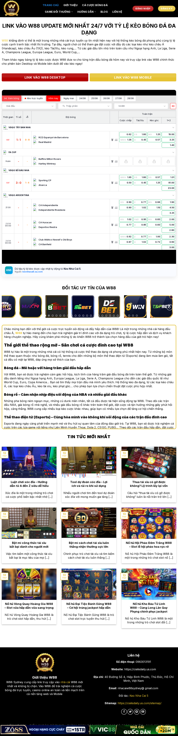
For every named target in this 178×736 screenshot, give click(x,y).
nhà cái (65, 682)
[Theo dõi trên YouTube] (143, 712)
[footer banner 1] (44, 729)
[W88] (20, 8)
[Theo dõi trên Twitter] (130, 712)
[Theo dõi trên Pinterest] (137, 712)
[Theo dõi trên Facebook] (124, 712)
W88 (5, 40)
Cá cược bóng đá (95, 5)
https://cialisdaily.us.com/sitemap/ (139, 703)
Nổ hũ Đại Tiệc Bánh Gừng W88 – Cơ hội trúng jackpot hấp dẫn (88, 605)
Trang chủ (51, 5)
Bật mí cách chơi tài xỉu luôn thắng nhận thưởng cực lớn (89, 544)
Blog (104, 11)
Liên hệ (117, 11)
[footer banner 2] (133, 729)
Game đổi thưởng (57, 11)
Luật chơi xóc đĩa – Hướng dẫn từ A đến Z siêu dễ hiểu (29, 484)
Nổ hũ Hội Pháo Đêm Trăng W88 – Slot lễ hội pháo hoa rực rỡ (149, 544)
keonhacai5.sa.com (32, 271)
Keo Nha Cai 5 (139, 695)
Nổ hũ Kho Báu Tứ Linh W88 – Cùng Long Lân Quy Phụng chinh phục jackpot (149, 607)
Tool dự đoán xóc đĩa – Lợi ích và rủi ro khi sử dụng (88, 484)
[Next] (170, 307)
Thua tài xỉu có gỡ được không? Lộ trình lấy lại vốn (149, 484)
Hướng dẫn (85, 11)
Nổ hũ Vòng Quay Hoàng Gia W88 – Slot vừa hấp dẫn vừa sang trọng (29, 605)
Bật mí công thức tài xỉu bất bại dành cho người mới (29, 544)
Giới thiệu (70, 5)
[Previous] (8, 307)
